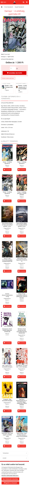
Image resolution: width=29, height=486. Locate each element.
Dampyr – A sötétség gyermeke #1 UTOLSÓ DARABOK (21, 193)
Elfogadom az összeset (10, 483)
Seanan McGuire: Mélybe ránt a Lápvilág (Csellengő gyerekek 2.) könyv (21, 225)
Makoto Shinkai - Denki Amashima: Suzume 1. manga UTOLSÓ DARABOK (21, 435)
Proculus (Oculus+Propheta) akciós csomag (7, 295)
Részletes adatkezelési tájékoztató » (10, 475)
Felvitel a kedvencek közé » (8, 78)
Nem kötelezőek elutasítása (10, 479)
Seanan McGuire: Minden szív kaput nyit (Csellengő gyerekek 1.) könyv (7, 225)
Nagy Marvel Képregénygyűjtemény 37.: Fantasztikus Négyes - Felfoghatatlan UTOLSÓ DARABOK (21, 402)
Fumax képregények (8, 7)
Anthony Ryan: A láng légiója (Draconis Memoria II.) (21, 260)
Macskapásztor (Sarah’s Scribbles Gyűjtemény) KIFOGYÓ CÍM (7, 330)
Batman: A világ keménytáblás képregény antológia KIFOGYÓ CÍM (7, 260)
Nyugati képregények (19, 7)
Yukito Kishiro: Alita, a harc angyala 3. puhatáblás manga (7, 435)
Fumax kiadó (7, 54)
